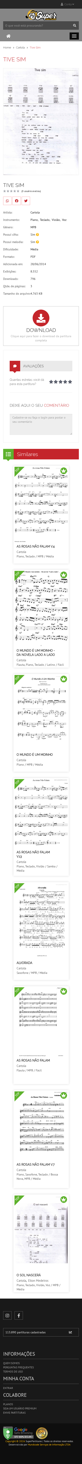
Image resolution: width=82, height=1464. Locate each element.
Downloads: (10, 279)
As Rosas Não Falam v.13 (33, 854)
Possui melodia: (13, 242)
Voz (64, 220)
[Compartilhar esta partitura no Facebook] (16, 201)
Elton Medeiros (38, 1281)
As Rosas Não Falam (33, 1060)
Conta (67, 4)
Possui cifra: (10, 234)
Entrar (8, 1388)
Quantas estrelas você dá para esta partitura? (27, 382)
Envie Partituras (14, 1412)
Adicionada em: (13, 264)
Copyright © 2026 (15, 1441)
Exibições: (9, 271)
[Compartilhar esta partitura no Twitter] (26, 201)
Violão (56, 220)
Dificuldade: (10, 249)
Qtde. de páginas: (14, 286)
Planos (8, 1404)
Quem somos (11, 1363)
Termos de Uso (13, 1371)
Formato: (9, 257)
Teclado (45, 220)
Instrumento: (11, 220)
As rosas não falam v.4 (36, 546)
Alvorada (24, 963)
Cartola (20, 47)
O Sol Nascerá (29, 1275)
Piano (34, 220)
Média (34, 249)
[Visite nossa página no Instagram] (7, 1315)
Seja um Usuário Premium (19, 1408)
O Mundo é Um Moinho (35, 754)
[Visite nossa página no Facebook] (19, 1315)
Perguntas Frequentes (18, 1367)
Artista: (7, 212)
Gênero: (8, 227)
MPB (33, 227)
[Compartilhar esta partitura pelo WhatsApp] (7, 201)
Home (7, 47)
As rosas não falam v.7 (36, 1164)
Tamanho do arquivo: (16, 293)
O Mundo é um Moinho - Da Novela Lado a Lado (36, 652)
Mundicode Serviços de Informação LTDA (49, 1444)
